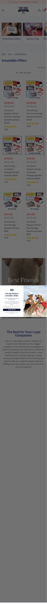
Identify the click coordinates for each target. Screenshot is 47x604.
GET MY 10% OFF (11, 310)
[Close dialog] (45, 286)
